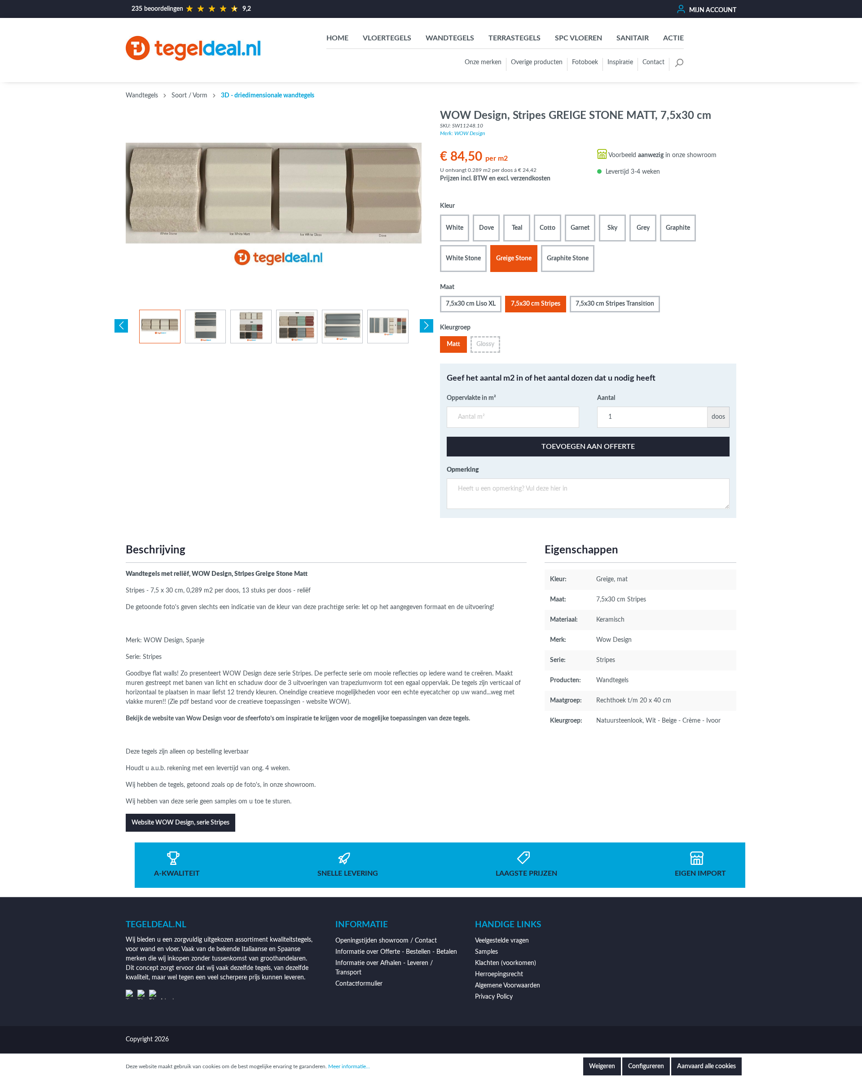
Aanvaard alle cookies (706, 1066)
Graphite (678, 228)
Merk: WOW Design (462, 133)
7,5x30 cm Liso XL (471, 304)
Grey (643, 228)
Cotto (547, 228)
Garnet (580, 228)
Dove (486, 228)
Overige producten (537, 62)
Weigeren (602, 1066)
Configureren (646, 1066)
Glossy (485, 344)
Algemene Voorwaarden (507, 986)
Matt (453, 344)
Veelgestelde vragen (502, 941)
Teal (517, 228)
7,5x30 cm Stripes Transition (615, 304)
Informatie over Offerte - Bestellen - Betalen (396, 952)
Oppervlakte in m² (471, 398)
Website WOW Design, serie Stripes (180, 823)
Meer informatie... (349, 1066)
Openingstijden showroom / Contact (386, 941)
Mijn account (712, 10)
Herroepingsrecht (499, 974)
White (454, 228)
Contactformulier (359, 984)
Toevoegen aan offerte (588, 446)
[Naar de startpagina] (193, 48)
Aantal (606, 398)
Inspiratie (620, 62)
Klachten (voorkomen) (505, 963)
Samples (486, 952)
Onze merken (483, 62)
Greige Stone (514, 258)
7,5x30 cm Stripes (535, 304)
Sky (612, 228)
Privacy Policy (494, 997)
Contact (653, 62)
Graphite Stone (568, 258)
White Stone (463, 258)
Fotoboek (585, 62)
